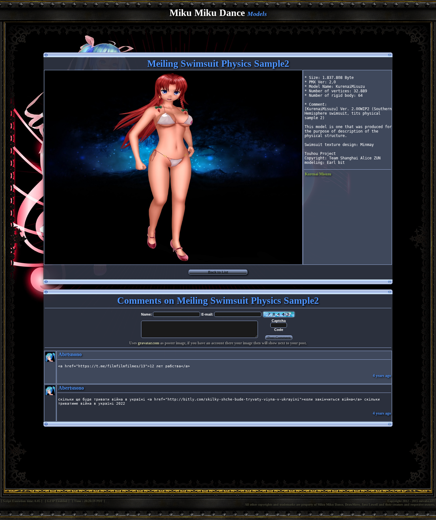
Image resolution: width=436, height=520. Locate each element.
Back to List (218, 272)
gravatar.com (148, 343)
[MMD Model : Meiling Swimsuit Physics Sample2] (173, 262)
